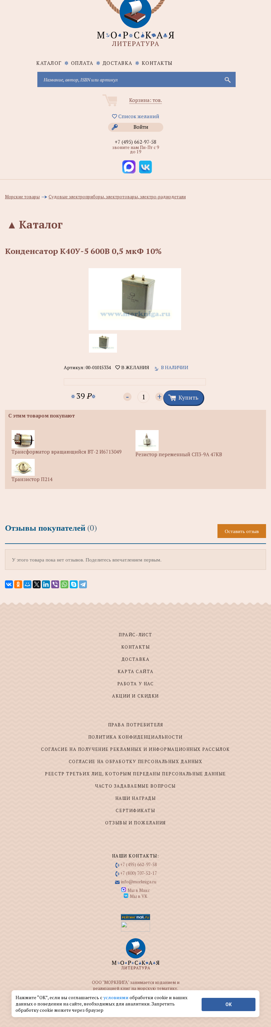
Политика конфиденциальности (135, 737)
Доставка (118, 63)
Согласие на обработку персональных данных (136, 761)
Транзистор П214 (32, 479)
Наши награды (135, 798)
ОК (228, 1004)
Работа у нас (135, 684)
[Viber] (55, 584)
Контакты (157, 63)
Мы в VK (138, 896)
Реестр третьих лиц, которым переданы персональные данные (135, 774)
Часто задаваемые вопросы (135, 786)
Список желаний (138, 116)
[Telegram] (83, 584)
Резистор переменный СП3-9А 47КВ (179, 454)
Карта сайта (135, 671)
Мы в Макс (139, 890)
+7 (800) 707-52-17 (138, 873)
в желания (134, 367)
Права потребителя (135, 725)
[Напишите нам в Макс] (129, 166)
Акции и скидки (135, 696)
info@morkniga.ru (138, 882)
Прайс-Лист (135, 635)
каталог (49, 63)
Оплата (82, 63)
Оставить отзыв (242, 531)
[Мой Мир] (27, 584)
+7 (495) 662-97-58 (135, 141)
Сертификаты (135, 810)
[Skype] (74, 584)
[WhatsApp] (64, 584)
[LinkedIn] (46, 584)
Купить (188, 397)
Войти (141, 126)
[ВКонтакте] (9, 584)
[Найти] (227, 79)
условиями (116, 997)
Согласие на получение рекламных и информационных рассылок (135, 749)
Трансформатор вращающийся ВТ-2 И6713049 (67, 451)
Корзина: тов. (145, 100)
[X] (37, 584)
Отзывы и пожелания (135, 823)
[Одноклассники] (18, 584)
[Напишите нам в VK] (145, 166)
